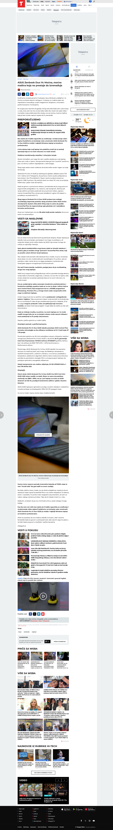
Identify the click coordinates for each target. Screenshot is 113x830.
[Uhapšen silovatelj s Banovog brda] (23, 232)
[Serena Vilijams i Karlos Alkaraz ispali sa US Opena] (74, 264)
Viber (40, 621)
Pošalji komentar (60, 641)
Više (89, 5)
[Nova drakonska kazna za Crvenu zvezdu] (74, 258)
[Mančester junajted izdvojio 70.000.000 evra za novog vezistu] (83, 241)
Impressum (33, 827)
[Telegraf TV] (93, 820)
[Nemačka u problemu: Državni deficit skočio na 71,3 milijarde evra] (74, 311)
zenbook (26, 632)
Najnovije (77, 127)
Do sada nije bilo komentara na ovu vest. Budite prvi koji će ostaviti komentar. (31, 641)
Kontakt (62, 827)
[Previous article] (2, 415)
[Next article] (111, 415)
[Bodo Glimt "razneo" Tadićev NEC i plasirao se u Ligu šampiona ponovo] (74, 277)
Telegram (46, 621)
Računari (25, 79)
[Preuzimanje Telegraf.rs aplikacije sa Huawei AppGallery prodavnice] (89, 809)
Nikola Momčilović (25, 89)
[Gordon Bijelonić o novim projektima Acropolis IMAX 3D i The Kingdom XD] (55, 790)
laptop (34, 632)
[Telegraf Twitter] (85, 820)
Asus (19, 632)
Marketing (26, 827)
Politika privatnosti (53, 827)
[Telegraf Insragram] (89, 820)
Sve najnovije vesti (83, 109)
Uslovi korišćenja (22, 625)
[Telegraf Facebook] (81, 820)
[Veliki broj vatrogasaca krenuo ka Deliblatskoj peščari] (30, 790)
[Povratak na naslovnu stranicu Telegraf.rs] (21, 3)
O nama (20, 827)
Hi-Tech (20, 79)
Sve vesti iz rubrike (43, 772)
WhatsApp (34, 621)
